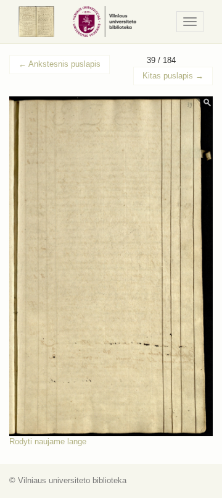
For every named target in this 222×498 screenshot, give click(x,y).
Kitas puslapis (173, 75)
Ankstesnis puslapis (59, 64)
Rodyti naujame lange (47, 441)
